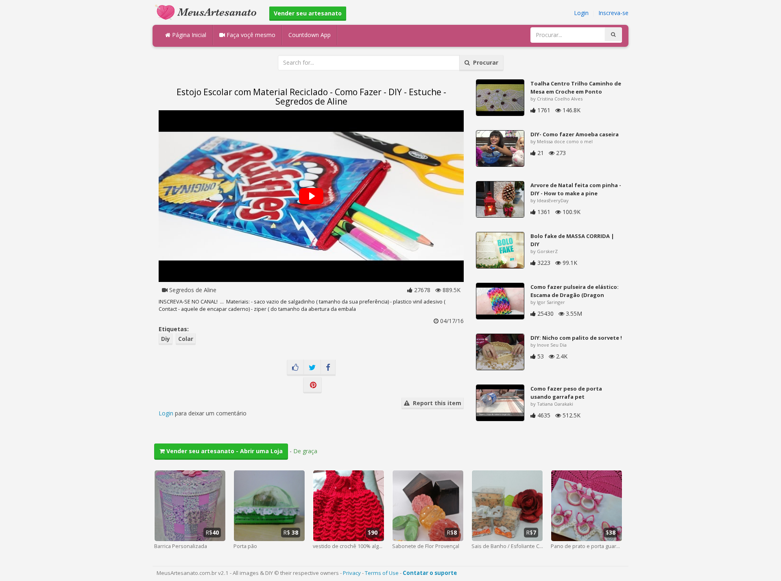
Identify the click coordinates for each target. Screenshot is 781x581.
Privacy (352, 573)
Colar (185, 339)
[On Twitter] (312, 368)
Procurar (484, 62)
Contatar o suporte (430, 573)
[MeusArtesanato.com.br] (208, 11)
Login (581, 13)
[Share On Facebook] (328, 368)
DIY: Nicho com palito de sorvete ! (576, 337)
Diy (165, 339)
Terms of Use (382, 573)
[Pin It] (312, 385)
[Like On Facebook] (295, 368)
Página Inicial (188, 35)
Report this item (435, 403)
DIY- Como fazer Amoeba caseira (574, 134)
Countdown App (309, 35)
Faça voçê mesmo (250, 35)
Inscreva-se (613, 13)
